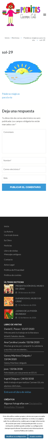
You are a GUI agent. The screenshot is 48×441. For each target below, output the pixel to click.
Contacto (8, 259)
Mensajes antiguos (12, 254)
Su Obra (7, 240)
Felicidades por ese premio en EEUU (20, 372)
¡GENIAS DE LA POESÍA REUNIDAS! (26, 312)
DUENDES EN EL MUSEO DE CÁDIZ (28, 300)
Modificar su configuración (16, 436)
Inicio (6, 226)
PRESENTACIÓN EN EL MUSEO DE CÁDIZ (29, 287)
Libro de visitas (11, 250)
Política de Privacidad (14, 270)
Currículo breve (11, 235)
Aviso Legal (9, 264)
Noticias (15, 38)
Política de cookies (12, 275)
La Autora (8, 231)
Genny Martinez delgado (15, 363)
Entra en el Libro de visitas (17, 391)
